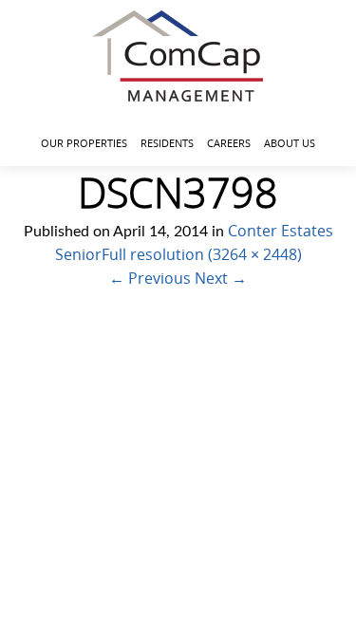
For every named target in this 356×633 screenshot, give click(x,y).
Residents (167, 143)
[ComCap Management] (178, 56)
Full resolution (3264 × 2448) (202, 254)
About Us (289, 143)
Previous (150, 278)
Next (221, 278)
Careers (229, 143)
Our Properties (84, 143)
